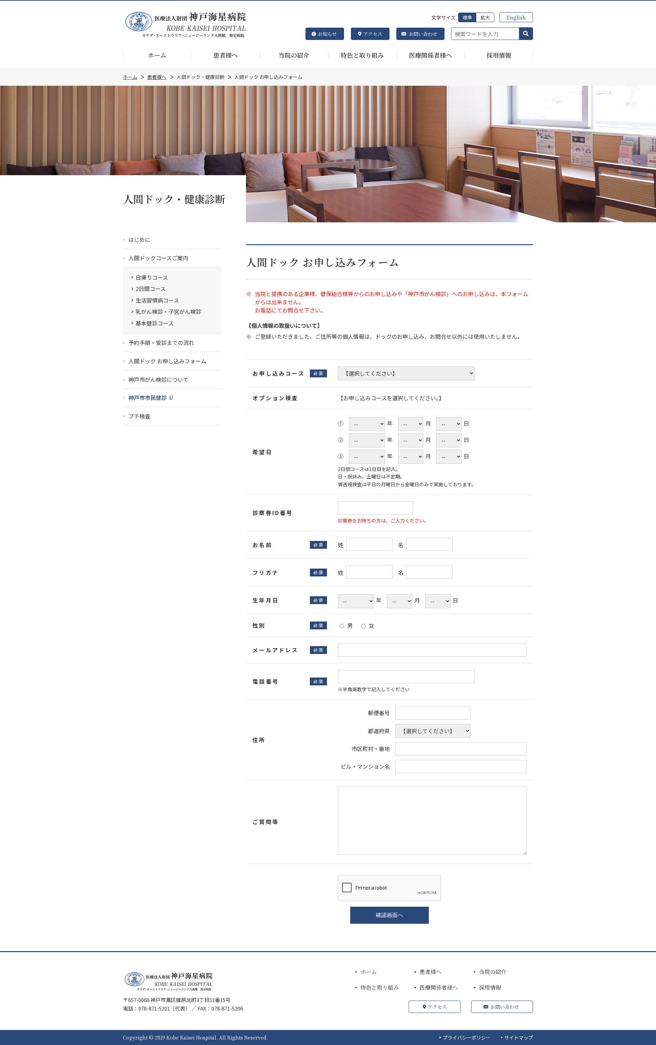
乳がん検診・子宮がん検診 (168, 311)
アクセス (372, 33)
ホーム (368, 972)
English (516, 17)
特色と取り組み (379, 987)
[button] (526, 34)
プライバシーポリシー (467, 1037)
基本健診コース (155, 323)
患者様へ (430, 972)
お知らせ (327, 33)
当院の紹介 (492, 972)
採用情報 (490, 987)
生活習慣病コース (157, 300)
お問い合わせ (423, 33)
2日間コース (151, 288)
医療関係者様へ (439, 987)
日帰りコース (152, 277)
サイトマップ (518, 1037)
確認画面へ (389, 915)
